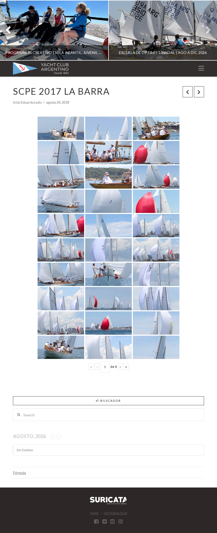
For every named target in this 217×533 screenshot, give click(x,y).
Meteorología (115, 513)
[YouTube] (112, 521)
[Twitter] (104, 521)
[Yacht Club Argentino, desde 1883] (41, 68)
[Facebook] (96, 521)
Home (94, 513)
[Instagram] (121, 521)
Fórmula (19, 472)
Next (206, 30)
